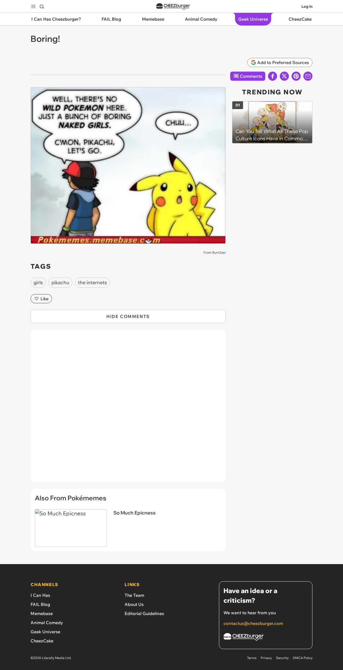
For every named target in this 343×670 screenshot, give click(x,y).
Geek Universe (45, 631)
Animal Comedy (47, 622)
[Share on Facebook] (272, 76)
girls (38, 282)
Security (282, 658)
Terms (251, 658)
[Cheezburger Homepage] (173, 6)
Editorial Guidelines (144, 613)
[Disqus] (128, 409)
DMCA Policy (302, 658)
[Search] (41, 6)
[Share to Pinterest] (296, 76)
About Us (134, 604)
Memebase (42, 613)
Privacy (266, 658)
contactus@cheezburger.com (253, 623)
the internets (92, 282)
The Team (134, 595)
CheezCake (42, 640)
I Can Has (40, 595)
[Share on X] (284, 76)
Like (44, 298)
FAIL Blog (40, 604)
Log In (306, 6)
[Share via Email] (307, 76)
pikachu (60, 282)
